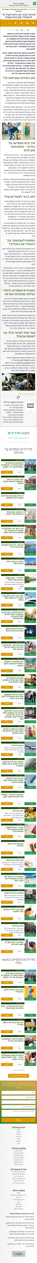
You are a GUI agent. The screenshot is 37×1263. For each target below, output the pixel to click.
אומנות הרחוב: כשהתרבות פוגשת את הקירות (13, 1039)
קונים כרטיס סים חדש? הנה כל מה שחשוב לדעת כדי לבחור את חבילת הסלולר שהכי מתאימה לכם (13, 714)
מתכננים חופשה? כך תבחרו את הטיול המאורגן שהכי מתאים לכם (13, 680)
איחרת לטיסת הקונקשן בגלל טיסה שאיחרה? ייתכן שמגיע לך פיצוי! (12, 696)
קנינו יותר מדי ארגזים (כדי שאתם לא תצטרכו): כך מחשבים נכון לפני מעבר (13, 530)
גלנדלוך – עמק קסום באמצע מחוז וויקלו (15, 578)
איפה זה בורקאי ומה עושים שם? (15, 562)
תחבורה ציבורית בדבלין (14, 893)
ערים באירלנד (18, 925)
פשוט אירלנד (18, 3)
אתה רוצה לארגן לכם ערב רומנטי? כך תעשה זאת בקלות (13, 597)
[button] (34, 3)
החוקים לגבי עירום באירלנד (16, 844)
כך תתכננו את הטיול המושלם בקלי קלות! (15, 513)
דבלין (19, 902)
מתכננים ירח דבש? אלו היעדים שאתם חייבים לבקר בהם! (14, 878)
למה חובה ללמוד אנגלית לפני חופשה (13, 910)
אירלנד (25, 30)
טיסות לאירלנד (17, 745)
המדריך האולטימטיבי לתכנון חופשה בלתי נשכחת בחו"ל (15, 829)
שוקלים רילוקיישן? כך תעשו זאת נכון (14, 943)
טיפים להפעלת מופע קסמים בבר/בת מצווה (15, 629)
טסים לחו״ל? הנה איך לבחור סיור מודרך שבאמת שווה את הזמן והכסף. (21, 1239)
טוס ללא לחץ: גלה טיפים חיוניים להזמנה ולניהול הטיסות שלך (13, 647)
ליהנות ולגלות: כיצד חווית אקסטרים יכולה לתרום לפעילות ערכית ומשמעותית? (13, 615)
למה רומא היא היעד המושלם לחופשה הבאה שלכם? (13, 481)
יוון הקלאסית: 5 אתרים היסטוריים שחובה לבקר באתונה (14, 663)
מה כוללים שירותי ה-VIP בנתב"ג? (13, 1023)
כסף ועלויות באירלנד (15, 860)
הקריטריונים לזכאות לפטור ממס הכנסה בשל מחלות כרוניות (14, 780)
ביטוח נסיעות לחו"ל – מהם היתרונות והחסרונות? (12, 1007)
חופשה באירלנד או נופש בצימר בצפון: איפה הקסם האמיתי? (13, 763)
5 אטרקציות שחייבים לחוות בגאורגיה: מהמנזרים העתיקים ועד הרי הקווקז (12, 465)
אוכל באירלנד (18, 811)
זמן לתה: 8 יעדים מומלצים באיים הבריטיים (12, 546)
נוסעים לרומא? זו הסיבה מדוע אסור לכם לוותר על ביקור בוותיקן (13, 731)
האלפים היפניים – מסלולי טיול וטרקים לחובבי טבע (12, 795)
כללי (19, 30)
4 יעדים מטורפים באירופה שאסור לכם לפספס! (12, 496)
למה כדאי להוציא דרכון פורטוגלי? (14, 990)
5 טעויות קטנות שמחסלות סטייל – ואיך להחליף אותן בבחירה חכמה (13, 1057)
